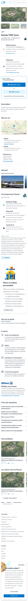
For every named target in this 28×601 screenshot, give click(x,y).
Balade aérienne (17, 502)
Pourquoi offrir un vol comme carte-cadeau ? (14, 96)
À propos (3, 549)
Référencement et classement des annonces (12, 531)
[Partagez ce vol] (24, 9)
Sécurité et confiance (6, 519)
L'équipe (3, 553)
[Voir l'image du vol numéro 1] (5, 26)
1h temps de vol (15, 38)
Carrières (3, 556)
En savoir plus (16, 367)
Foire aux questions (6, 526)
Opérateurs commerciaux (7, 541)
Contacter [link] (6, 257)
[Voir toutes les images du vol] (14, 14)
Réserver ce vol (15, 85)
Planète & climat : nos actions (9, 517)
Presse (3, 558)
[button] (4, 124)
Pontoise (9, 502)
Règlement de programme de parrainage (11, 536)
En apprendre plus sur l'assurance (10, 395)
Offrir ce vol (15, 92)
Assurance (4, 522)
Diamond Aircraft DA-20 (7, 40)
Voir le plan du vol (10, 53)
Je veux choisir (14, 591)
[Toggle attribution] (25, 133)
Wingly (2, 502)
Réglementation (5, 524)
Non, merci (21, 564)
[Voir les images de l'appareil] (12, 182)
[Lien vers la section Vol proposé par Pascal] (25, 40)
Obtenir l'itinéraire (9, 144)
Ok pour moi (14, 596)
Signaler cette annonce (10, 498)
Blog (2, 551)
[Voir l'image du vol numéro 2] (15, 26)
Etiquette (3, 538)
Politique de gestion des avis (8, 529)
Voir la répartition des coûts (12, 72)
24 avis (8, 78)
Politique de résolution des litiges (10, 534)
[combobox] (18, 2)
